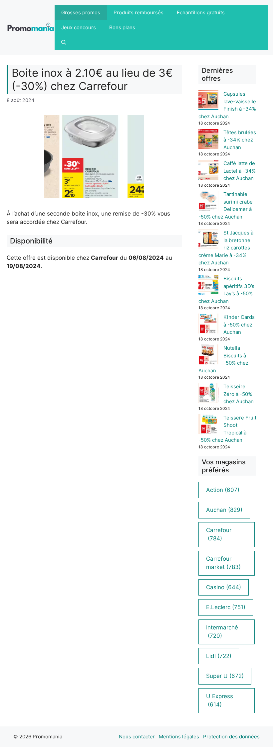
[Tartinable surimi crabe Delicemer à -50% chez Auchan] (208, 202)
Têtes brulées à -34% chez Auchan (239, 139)
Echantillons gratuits (201, 12)
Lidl (218, 656)
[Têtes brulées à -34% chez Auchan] (208, 140)
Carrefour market (223, 563)
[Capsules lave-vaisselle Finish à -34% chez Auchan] (208, 101)
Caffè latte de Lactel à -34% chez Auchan (239, 170)
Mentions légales (179, 736)
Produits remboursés (138, 12)
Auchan (224, 510)
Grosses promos (80, 12)
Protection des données (231, 736)
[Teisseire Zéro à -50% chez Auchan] (208, 394)
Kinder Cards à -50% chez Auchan (239, 324)
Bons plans (122, 27)
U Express (219, 700)
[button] (64, 42)
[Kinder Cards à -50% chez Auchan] (208, 325)
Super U (225, 676)
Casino (223, 587)
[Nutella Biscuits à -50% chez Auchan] (208, 355)
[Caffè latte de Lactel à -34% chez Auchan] (208, 171)
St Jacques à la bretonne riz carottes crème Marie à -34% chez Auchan (225, 248)
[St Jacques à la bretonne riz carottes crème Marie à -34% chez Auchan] (208, 240)
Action (222, 490)
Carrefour (218, 534)
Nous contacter (137, 736)
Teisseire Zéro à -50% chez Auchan (238, 394)
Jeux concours (78, 27)
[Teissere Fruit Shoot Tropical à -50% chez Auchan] (208, 425)
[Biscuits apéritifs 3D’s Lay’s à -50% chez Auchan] (208, 286)
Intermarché (222, 631)
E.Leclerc (225, 607)
